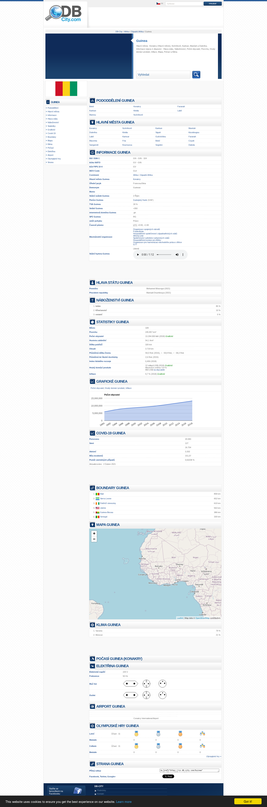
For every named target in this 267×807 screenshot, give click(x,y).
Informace (52, 115)
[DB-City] (63, 22)
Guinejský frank (140, 200)
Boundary (52, 137)
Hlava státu (168, 49)
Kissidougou (194, 132)
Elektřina (51, 151)
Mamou (92, 115)
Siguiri (158, 132)
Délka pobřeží (95, 344)
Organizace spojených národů (146, 229)
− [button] (94, 539)
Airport (50, 155)
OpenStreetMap (202, 617)
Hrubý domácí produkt (100, 368)
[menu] (159, 3)
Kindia (136, 111)
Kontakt (100, 794)
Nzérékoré (176, 46)
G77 (135, 244)
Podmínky (101, 790)
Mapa (160, 52)
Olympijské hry (54, 159)
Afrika (135, 175)
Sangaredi (93, 145)
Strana (50, 162)
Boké (91, 106)
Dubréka (203, 46)
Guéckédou (160, 136)
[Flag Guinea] (66, 95)
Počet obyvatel (96, 336)
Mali (102, 494)
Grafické (169, 336)
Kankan (185, 46)
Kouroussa (127, 145)
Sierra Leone (105, 498)
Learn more (124, 801)
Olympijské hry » (213, 756)
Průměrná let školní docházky (103, 357)
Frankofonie (138, 231)
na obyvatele (159, 370)
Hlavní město (95, 179)
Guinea (141, 41)
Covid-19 (52, 133)
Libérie (103, 508)
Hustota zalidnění (97, 340)
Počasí (167, 52)
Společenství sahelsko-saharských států (151, 238)
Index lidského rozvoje (100, 361)
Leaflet (180, 617)
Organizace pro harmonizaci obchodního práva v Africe (157, 242)
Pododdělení (53, 108)
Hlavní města (53, 111)
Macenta (93, 141)
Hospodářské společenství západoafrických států (155, 233)
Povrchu (93, 332)
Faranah (181, 106)
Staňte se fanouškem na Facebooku (56, 791)
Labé (179, 111)
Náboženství (180, 49)
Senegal (103, 517)
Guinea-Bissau (106, 512)
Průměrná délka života (100, 353)
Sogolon (159, 145)
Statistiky (52, 126)
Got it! (248, 801)
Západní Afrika (146, 175)
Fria (124, 141)
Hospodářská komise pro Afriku (147, 240)
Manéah (193, 46)
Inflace (92, 374)
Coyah (191, 141)
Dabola (192, 145)
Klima (174, 52)
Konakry (153, 46)
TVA (91, 204)
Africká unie (138, 236)
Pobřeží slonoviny (108, 503)
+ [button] (94, 533)
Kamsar (125, 136)
